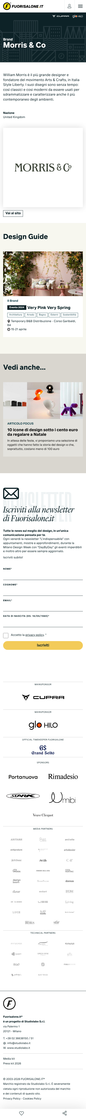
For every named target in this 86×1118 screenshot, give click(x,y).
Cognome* (10, 585)
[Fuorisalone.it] (23, 6)
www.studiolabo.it (18, 1048)
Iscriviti (43, 645)
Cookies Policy (32, 1098)
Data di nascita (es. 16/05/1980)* (26, 616)
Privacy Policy (11, 1098)
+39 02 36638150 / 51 (19, 1038)
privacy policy (34, 635)
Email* (7, 601)
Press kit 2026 (12, 1063)
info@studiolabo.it (18, 1043)
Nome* (7, 569)
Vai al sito (13, 213)
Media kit (9, 1059)
